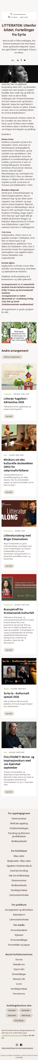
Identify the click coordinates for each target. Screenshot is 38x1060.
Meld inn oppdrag (19, 823)
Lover (19, 983)
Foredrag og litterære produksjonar (19, 835)
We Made (20, 1057)
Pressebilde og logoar (19, 944)
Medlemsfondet (19, 841)
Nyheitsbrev (19, 914)
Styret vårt (19, 969)
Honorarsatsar (19, 818)
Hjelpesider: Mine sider (19, 860)
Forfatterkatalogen (19, 828)
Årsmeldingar (19, 974)
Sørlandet (12, 1010)
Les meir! (9, 416)
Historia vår (19, 979)
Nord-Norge (19, 1020)
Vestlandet (12, 1015)
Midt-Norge (26, 1015)
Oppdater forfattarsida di (19, 865)
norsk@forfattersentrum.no (12, 1035)
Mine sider (19, 856)
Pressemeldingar (19, 939)
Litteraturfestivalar (19, 895)
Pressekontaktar (19, 930)
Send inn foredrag (19, 870)
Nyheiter (19, 935)
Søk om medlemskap (19, 875)
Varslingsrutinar (19, 890)
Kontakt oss (19, 964)
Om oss (19, 959)
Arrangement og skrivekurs (19, 909)
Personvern (19, 993)
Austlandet (26, 1010)
